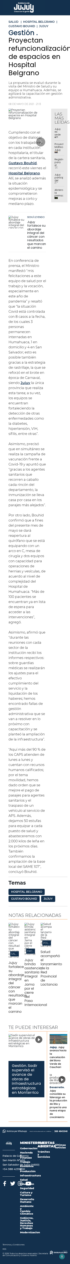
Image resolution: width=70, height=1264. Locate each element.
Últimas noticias (60, 1146)
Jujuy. (53, 1047)
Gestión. (19, 1065)
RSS (4, 1249)
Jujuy (25, 383)
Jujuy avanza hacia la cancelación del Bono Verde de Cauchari (58, 1057)
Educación (27, 1184)
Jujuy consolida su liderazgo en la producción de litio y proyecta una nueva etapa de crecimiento (58, 1104)
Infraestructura (30, 1175)
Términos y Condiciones (13, 1244)
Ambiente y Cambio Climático (27, 1209)
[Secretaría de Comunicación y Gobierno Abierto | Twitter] (12, 1183)
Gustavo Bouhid (22, 163)
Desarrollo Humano (27, 1200)
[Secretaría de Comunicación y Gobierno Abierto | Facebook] (5, 1183)
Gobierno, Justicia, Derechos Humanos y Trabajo (26, 1223)
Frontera (33, 951)
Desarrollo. (57, 1087)
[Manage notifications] (62, 1256)
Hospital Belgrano (24, 173)
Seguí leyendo (36, 217)
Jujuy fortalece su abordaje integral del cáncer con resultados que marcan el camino (36, 235)
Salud (24, 1179)
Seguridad (27, 1188)
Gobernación (28, 1148)
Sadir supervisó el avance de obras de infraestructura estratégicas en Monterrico (26, 1079)
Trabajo (25, 1162)
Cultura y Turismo (26, 1194)
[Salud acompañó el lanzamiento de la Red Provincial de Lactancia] (46, 945)
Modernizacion (30, 1232)
